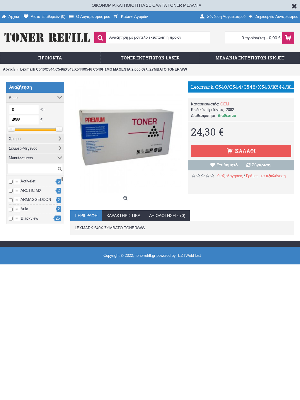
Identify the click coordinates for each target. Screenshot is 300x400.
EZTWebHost (189, 255)
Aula (24, 209)
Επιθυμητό (227, 165)
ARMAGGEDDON (35, 199)
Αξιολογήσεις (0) (167, 215)
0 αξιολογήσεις (230, 176)
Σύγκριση (261, 165)
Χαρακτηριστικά (123, 215)
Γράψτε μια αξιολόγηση (266, 176)
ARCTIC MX (31, 190)
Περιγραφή (86, 215)
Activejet (27, 181)
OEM (224, 104)
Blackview (29, 218)
